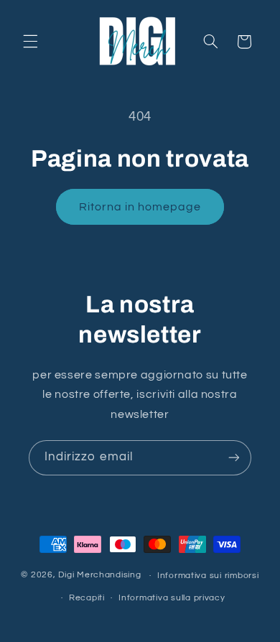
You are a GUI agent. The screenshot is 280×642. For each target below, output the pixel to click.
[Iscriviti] (234, 457)
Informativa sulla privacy (171, 598)
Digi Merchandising (99, 576)
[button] (30, 41)
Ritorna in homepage (140, 207)
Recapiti (87, 598)
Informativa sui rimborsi (208, 576)
